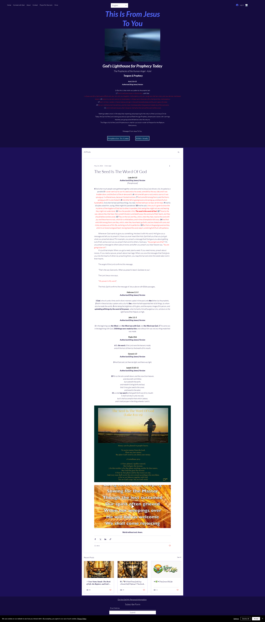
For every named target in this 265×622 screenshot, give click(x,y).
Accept (256, 619)
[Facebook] (246, 5)
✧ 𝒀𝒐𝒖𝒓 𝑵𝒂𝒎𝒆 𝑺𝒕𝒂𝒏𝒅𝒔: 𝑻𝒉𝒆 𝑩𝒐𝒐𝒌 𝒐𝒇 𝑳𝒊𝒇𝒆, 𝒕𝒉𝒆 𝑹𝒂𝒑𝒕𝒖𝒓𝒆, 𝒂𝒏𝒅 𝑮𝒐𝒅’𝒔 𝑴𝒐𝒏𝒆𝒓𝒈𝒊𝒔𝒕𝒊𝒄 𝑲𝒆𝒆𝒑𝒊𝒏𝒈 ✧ (98, 582)
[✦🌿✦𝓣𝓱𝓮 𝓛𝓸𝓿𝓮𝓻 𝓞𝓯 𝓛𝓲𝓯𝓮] (166, 569)
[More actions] (169, 166)
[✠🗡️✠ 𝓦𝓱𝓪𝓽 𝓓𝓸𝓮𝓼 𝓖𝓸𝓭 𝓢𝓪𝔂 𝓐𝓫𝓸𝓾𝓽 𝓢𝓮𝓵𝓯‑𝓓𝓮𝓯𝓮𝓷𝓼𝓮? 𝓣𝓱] (133, 569)
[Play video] (132, 506)
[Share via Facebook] (95, 539)
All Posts (87, 152)
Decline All (245, 619)
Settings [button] (236, 619)
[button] (46, 5)
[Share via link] (110, 539)
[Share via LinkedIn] (105, 539)
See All (179, 557)
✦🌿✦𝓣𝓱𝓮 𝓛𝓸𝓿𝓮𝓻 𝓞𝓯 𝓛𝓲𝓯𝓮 (163, 581)
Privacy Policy (81, 619)
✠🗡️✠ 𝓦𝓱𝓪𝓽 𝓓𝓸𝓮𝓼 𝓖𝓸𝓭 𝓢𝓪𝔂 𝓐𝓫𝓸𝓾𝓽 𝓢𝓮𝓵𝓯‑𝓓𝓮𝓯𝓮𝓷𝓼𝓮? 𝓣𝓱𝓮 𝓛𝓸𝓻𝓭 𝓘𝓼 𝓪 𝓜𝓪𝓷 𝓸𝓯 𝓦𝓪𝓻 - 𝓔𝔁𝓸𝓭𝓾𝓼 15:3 (132, 582)
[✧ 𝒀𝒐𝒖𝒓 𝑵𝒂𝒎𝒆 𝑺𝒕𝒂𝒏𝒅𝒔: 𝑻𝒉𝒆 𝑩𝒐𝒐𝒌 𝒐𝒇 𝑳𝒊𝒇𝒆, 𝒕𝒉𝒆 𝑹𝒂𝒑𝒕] (99, 569)
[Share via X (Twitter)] (100, 539)
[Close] (262, 618)
